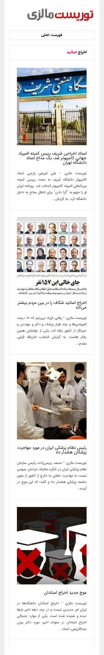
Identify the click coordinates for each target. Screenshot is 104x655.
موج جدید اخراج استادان (65, 592)
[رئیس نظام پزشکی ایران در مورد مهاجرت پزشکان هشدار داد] (52, 438)
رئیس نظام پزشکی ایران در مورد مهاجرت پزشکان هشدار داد (52, 450)
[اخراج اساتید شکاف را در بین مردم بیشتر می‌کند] (52, 293)
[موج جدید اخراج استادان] (52, 583)
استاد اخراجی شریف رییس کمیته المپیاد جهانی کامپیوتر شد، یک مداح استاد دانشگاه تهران (52, 158)
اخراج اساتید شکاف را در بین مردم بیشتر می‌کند (52, 305)
